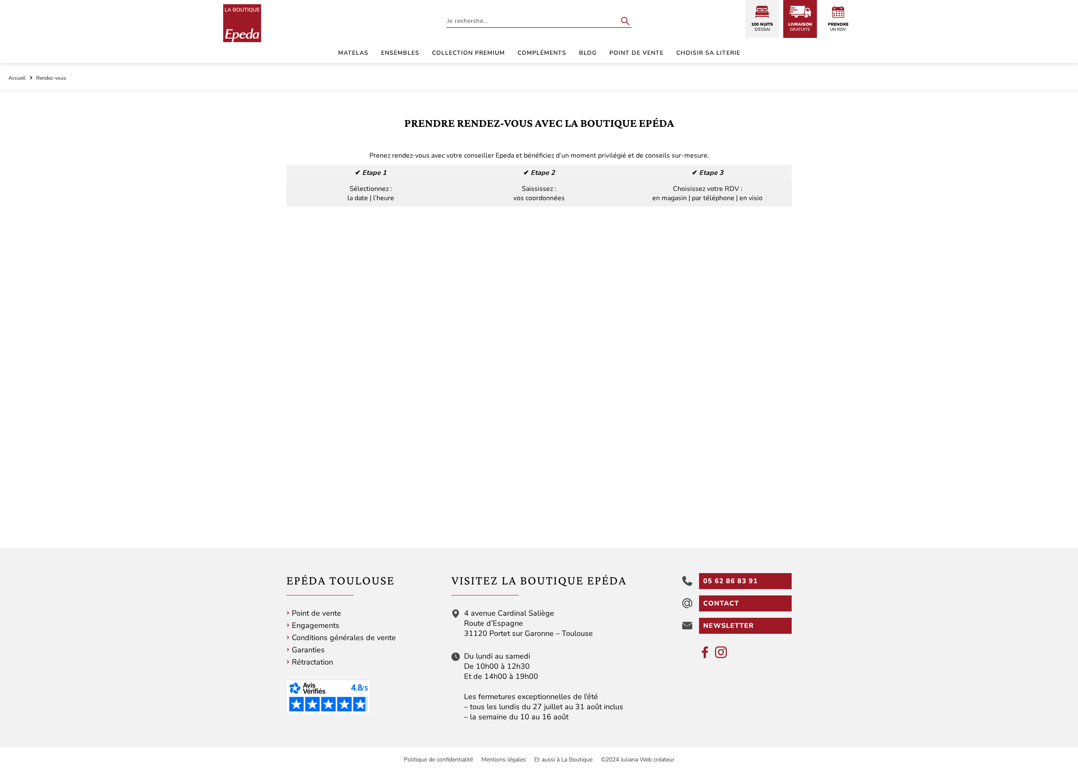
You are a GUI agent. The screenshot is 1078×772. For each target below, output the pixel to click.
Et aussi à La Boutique (563, 760)
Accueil (17, 78)
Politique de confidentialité (438, 760)
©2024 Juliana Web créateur (638, 760)
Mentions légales (503, 760)
